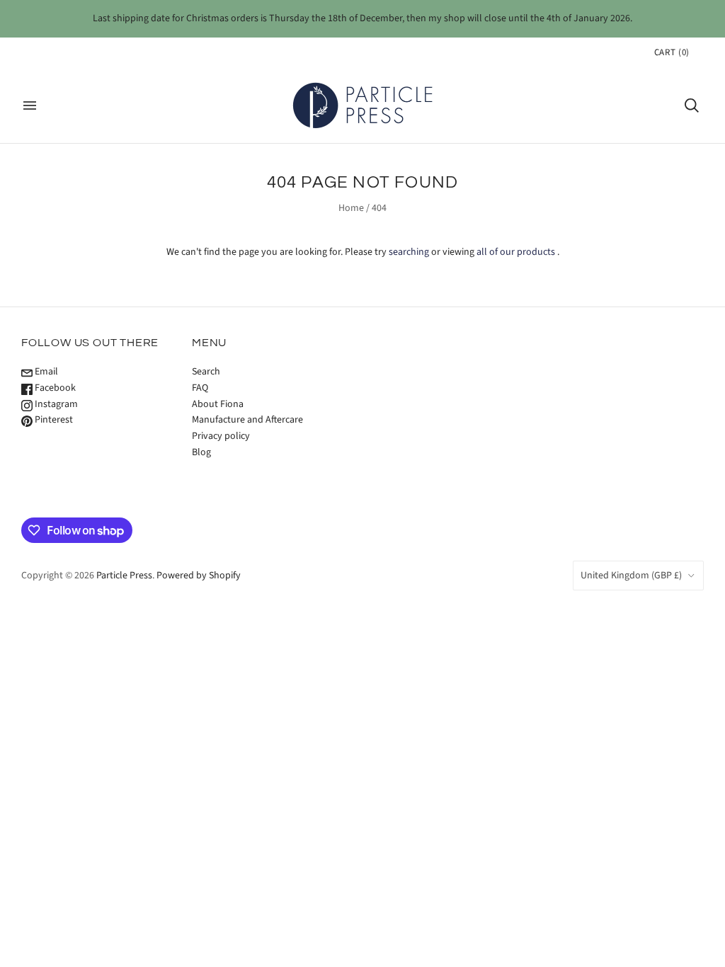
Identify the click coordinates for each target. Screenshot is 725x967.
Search (206, 372)
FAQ (200, 388)
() (672, 52)
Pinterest (53, 420)
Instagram (55, 404)
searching (409, 252)
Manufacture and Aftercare (247, 420)
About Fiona (218, 404)
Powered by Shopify (198, 575)
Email (45, 372)
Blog (201, 452)
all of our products (515, 252)
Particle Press (124, 575)
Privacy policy (221, 436)
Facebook (54, 388)
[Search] (692, 105)
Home (351, 208)
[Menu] (29, 105)
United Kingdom (631, 575)
